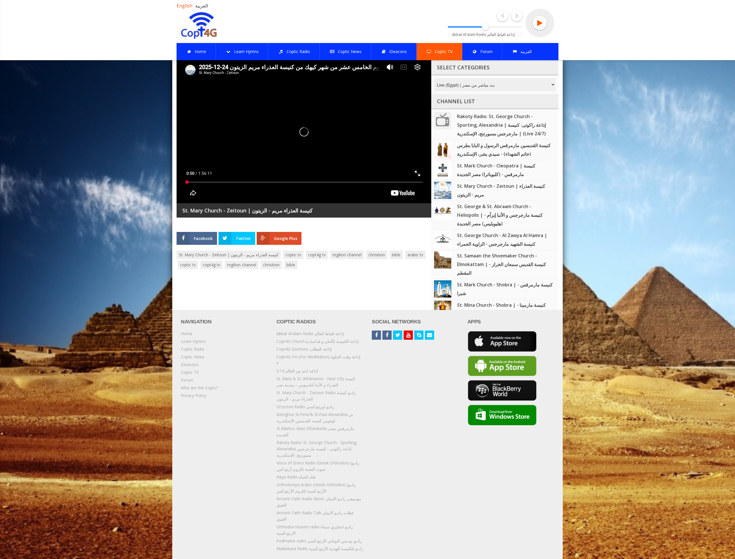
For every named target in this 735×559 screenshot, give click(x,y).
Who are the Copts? (199, 387)
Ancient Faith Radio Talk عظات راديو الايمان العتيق (315, 516)
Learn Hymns (193, 341)
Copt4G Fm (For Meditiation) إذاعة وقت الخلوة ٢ (318, 360)
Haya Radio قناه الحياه (296, 477)
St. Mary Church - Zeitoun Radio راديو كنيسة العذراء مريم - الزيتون (316, 396)
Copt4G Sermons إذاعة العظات (304, 349)
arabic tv (415, 254)
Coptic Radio (192, 349)
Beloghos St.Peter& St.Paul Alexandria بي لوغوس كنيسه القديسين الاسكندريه (314, 417)
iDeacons (189, 364)
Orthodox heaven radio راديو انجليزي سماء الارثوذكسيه (314, 530)
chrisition (376, 254)
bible (396, 254)
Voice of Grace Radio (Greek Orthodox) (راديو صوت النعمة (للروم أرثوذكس (317, 466)
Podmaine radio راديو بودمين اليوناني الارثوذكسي (319, 541)
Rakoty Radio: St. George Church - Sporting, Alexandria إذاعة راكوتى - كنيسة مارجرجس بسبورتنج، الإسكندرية (316, 449)
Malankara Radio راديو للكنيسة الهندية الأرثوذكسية (319, 548)
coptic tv (293, 254)
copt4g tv (317, 254)
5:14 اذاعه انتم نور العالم (297, 371)
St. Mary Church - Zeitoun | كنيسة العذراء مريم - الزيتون (228, 254)
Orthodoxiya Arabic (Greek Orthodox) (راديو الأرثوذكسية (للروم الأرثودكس (316, 488)
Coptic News (192, 356)
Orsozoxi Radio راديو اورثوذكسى (305, 406)
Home (186, 333)
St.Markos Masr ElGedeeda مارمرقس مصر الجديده (315, 431)
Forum (187, 380)
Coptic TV (190, 372)
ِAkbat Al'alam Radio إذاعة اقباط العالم (310, 333)
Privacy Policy (193, 395)
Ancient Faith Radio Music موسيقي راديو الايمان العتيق (318, 502)
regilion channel (346, 254)
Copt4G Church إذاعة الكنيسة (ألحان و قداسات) (317, 341)
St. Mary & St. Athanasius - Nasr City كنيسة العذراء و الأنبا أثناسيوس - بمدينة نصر (315, 382)
